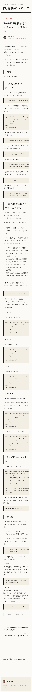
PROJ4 (7, 344)
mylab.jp (6, 685)
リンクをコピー (19, 614)
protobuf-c (9, 431)
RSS (21, 685)
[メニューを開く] (28, 7)
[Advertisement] (16, 647)
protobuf (13, 398)
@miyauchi (14, 685)
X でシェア (8, 614)
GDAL (7, 371)
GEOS (7, 317)
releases (8, 403)
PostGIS (8, 466)
